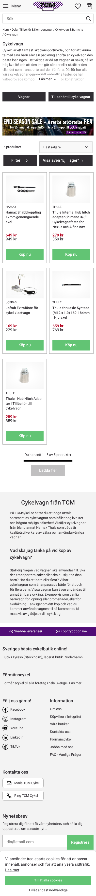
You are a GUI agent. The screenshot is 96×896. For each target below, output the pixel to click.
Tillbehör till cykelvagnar (70, 97)
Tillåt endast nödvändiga (48, 890)
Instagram (18, 719)
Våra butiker (59, 724)
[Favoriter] (78, 6)
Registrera (80, 842)
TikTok (15, 746)
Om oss (56, 709)
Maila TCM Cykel (26, 783)
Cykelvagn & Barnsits (68, 29)
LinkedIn (16, 737)
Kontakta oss (60, 732)
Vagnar (24, 97)
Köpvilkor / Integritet (65, 717)
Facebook (17, 709)
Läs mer (12, 870)
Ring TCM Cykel (26, 796)
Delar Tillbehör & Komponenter (31, 29)
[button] (89, 6)
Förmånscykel (60, 739)
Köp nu (24, 254)
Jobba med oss (61, 747)
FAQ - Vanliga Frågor (65, 755)
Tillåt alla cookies (48, 880)
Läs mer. (75, 683)
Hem (5, 29)
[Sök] (88, 18)
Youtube (16, 728)
